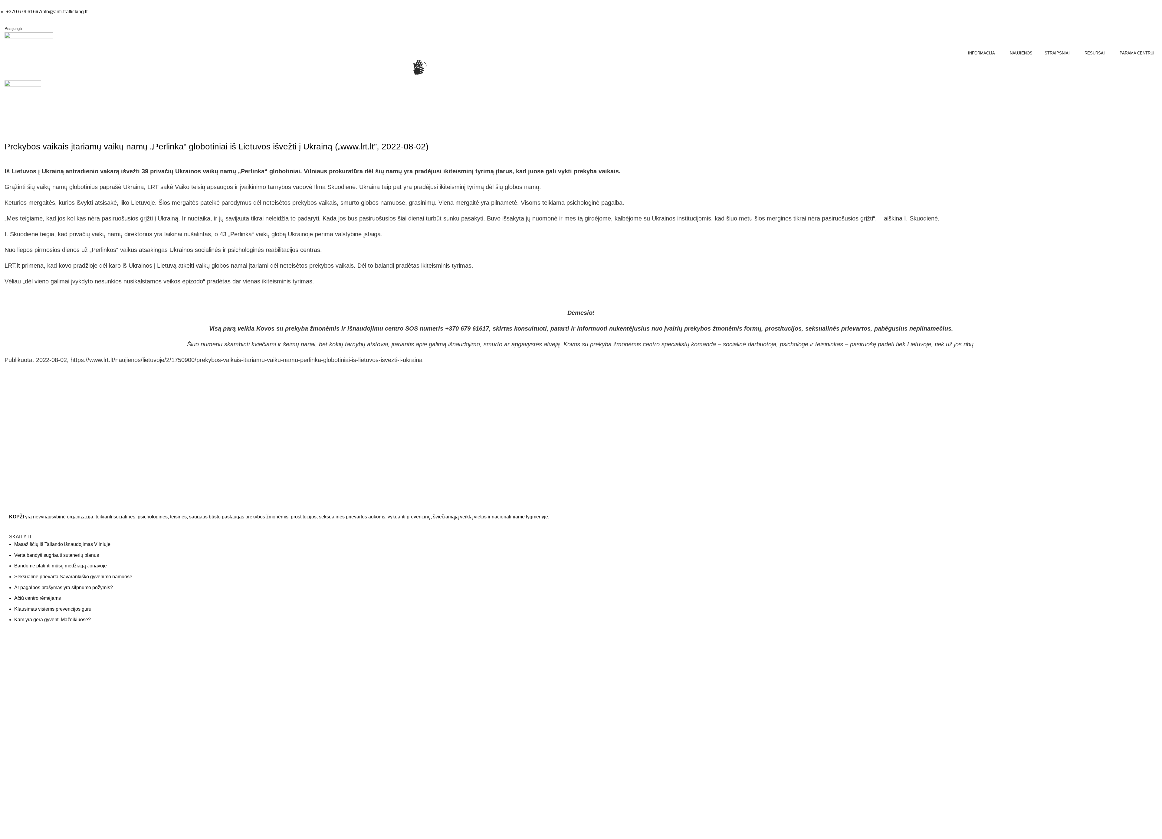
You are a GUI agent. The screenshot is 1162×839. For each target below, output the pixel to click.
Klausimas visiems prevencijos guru (52, 609)
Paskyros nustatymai (896, 676)
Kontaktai (594, 664)
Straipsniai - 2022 (47, 129)
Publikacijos (306, 688)
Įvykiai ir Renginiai (603, 676)
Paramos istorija (891, 664)
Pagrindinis (15, 129)
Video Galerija (308, 664)
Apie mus (594, 652)
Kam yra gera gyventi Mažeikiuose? (52, 619)
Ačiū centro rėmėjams (37, 598)
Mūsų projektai (600, 688)
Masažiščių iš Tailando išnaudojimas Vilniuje (62, 544)
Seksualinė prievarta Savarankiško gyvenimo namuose (73, 576)
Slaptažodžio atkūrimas (898, 688)
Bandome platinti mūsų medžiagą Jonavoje (60, 565)
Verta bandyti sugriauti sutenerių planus (56, 555)
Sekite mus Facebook (36, 762)
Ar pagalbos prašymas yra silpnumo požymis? (63, 587)
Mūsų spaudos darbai (315, 676)
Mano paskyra (889, 652)
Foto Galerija (307, 652)
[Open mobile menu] (5, 97)
